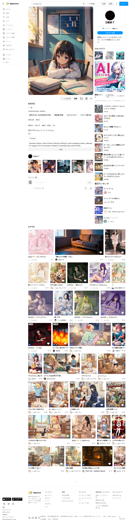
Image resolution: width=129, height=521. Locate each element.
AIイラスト (48, 486)
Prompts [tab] (32, 138)
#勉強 (43, 125)
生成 (103, 4)
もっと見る (120, 96)
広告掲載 (43, 510)
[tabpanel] (60, 146)
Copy (60, 149)
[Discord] (32, 509)
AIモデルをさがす (67, 492)
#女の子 (37, 125)
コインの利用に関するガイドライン (90, 507)
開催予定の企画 (101, 494)
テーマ (47, 492)
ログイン (124, 4)
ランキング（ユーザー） (85, 490)
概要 (3, 507)
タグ (46, 498)
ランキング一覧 (84, 494)
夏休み (38, 120)
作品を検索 (65, 486)
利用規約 (4, 514)
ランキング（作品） (85, 486)
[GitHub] (39, 509)
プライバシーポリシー (8, 517)
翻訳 (29, 133)
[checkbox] (34, 188)
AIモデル (48, 495)
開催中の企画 (100, 491)
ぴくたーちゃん (6, 510)
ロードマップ (117, 489)
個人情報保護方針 (53, 507)
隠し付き (38, 188)
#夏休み (30, 125)
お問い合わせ (6, 512)
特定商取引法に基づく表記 (68, 507)
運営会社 (55, 510)
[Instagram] (36, 509)
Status (49, 510)
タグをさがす (66, 489)
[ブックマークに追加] (81, 99)
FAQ (104, 507)
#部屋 (49, 125)
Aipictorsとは (117, 486)
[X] (29, 509)
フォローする (110, 33)
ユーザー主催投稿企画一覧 (102, 498)
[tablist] (32, 138)
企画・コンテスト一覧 (102, 487)
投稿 (110, 4)
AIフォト (48, 489)
